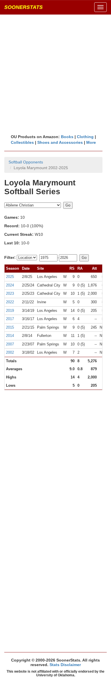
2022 (10, 302)
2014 (10, 335)
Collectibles (22, 142)
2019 (10, 310)
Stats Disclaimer (65, 664)
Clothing (85, 136)
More (91, 142)
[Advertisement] (55, 74)
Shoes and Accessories (60, 142)
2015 (10, 327)
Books (67, 136)
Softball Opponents (26, 162)
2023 (10, 293)
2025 (10, 277)
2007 (10, 344)
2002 (10, 352)
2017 (10, 319)
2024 (10, 285)
